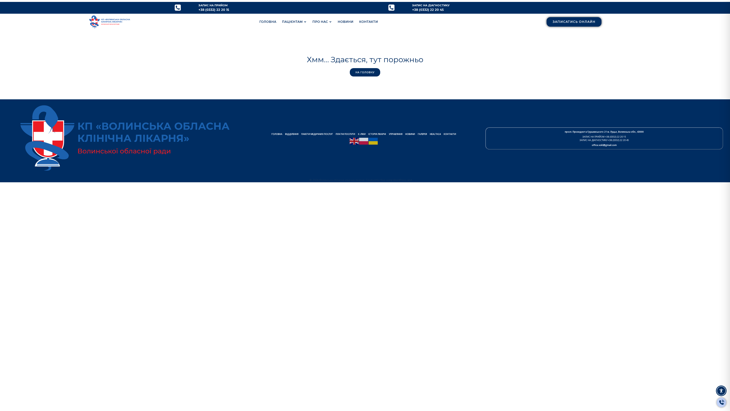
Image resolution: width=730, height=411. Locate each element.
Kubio (417, 180)
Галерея (422, 134)
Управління (395, 134)
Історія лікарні (377, 134)
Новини (345, 22)
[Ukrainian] (373, 141)
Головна (267, 22)
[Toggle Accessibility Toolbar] (721, 391)
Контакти (368, 22)
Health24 (435, 134)
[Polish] (364, 141)
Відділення (291, 134)
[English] (354, 141)
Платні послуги (345, 134)
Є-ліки (362, 134)
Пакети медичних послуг (317, 134)
